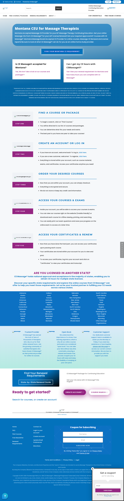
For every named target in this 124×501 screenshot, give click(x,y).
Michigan (49, 312)
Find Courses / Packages (18, 16)
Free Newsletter (17, 438)
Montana (49, 321)
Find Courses (17, 434)
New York (75, 305)
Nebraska (75, 293)
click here (82, 152)
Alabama (22, 293)
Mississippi (49, 316)
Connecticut (22, 307)
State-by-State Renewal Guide (36, 382)
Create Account (74, 392)
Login (108, 2)
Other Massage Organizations (101, 322)
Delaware (22, 309)
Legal (77, 460)
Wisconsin (101, 316)
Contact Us (37, 427)
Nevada (75, 295)
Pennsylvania (75, 318)
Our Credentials (95, 16)
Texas (101, 300)
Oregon (75, 316)
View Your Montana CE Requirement (62, 51)
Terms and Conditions (53, 460)
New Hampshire (75, 298)
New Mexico (75, 302)
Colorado (22, 305)
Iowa (49, 295)
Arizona (22, 298)
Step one (20, 124)
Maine (49, 305)
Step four (20, 211)
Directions (36, 446)
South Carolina (101, 293)
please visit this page (100, 346)
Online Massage (94, 6)
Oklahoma (75, 314)
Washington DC (101, 312)
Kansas (49, 298)
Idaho (23, 318)
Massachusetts (48, 309)
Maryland (49, 307)
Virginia (101, 307)
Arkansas (22, 300)
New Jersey (75, 300)
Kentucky (49, 300)
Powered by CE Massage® (30, 2)
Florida (22, 312)
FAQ (13, 430)
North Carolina (75, 307)
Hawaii (22, 316)
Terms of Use (9, 2)
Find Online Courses (113, 16)
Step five (20, 245)
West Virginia (101, 314)
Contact (18, 2)
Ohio (75, 312)
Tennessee (101, 298)
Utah (101, 302)
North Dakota (75, 309)
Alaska (22, 295)
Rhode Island (75, 321)
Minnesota (49, 314)
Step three (21, 185)
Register (117, 2)
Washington (101, 309)
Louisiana (49, 302)
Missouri (49, 318)
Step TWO (20, 154)
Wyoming (101, 318)
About (51, 16)
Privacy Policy (97, 451)
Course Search (98, 392)
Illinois (23, 321)
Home (5, 16)
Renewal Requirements (38, 16)
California (22, 302)
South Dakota (101, 295)
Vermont (101, 305)
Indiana (49, 293)
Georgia (23, 314)
